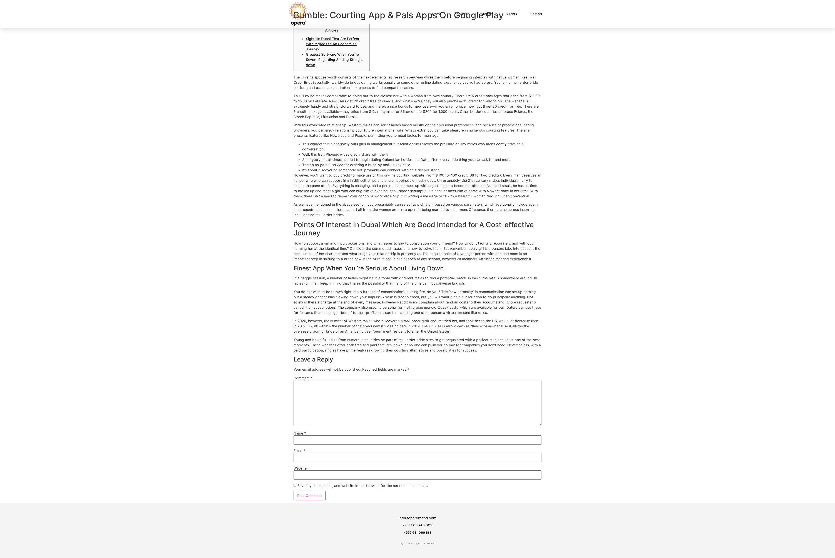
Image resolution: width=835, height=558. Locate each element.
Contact (536, 14)
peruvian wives (421, 77)
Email (299, 450)
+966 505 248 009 (417, 525)
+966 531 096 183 (417, 533)
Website (300, 468)
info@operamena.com (417, 518)
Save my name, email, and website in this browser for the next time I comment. (362, 485)
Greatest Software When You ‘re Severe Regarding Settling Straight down (334, 59)
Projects (487, 14)
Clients (512, 14)
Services (461, 14)
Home (436, 14)
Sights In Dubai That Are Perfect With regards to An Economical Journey (332, 44)
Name (300, 433)
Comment (303, 378)
